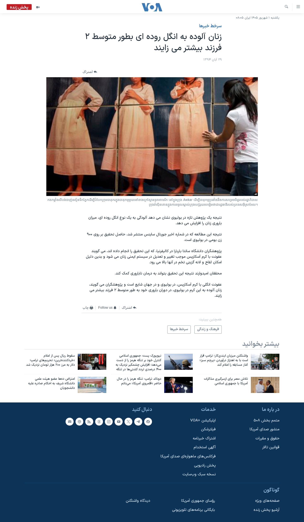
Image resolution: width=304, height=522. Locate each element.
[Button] (90, 72)
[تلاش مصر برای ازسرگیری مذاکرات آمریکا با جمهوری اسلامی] (265, 385)
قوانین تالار (270, 447)
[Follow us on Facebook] (148, 422)
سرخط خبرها (210, 26)
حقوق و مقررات (267, 438)
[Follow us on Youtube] (118, 422)
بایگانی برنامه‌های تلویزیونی (193, 510)
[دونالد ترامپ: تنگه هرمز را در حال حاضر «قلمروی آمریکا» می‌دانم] (178, 385)
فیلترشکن (208, 429)
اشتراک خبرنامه (204, 438)
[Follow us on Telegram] (138, 422)
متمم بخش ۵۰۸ (266, 420)
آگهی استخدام (205, 447)
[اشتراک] (69, 422)
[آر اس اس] (89, 422)
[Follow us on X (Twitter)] (128, 422)
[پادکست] (79, 422)
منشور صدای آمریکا (264, 429)
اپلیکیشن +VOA (203, 420)
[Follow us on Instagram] (109, 422)
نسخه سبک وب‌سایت (199, 474)
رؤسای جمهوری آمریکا (198, 501)
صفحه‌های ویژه (267, 501)
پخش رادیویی (205, 465)
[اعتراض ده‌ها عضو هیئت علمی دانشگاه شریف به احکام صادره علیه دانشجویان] (92, 385)
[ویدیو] (38, 7)
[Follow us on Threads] (99, 422)
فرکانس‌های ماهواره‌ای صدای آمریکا (188, 456)
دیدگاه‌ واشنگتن (138, 501)
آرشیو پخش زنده (266, 510)
